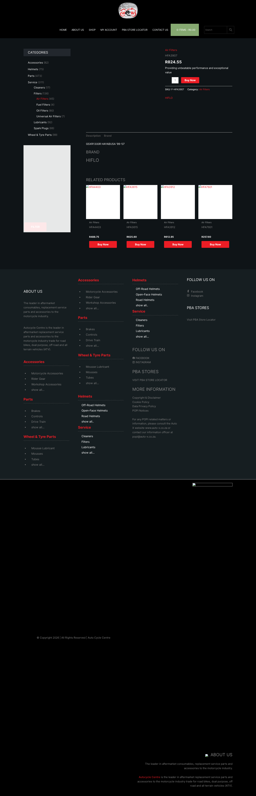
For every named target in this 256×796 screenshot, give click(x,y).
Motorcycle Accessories (47, 373)
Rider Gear (38, 378)
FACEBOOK (142, 358)
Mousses (37, 453)
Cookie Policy (140, 402)
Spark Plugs (41, 128)
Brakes (35, 411)
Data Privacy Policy (144, 406)
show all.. (88, 421)
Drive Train (38, 421)
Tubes (35, 459)
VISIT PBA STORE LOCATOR (149, 380)
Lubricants (40, 122)
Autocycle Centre (34, 327)
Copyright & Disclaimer (146, 397)
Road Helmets (91, 416)
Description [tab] (93, 135)
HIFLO (169, 97)
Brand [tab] (108, 135)
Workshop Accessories (46, 384)
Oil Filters (42, 110)
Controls (37, 416)
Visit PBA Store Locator (201, 319)
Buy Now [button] (103, 244)
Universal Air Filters (48, 116)
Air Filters (42, 98)
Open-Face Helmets (95, 410)
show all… (37, 389)
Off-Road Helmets (93, 405)
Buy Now (190, 80)
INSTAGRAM (143, 362)
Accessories (35, 62)
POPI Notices (140, 410)
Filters (38, 93)
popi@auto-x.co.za (143, 436)
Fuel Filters (43, 104)
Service (32, 82)
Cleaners (39, 87)
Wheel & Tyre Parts (40, 134)
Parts (31, 75)
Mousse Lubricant (43, 448)
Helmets (33, 69)
